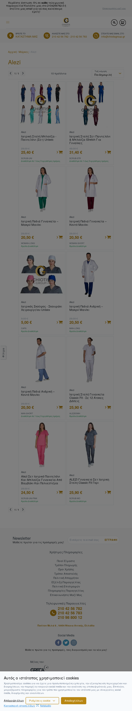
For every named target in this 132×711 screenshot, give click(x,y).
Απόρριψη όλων (14, 700)
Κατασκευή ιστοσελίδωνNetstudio (27, 705)
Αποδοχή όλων (74, 700)
